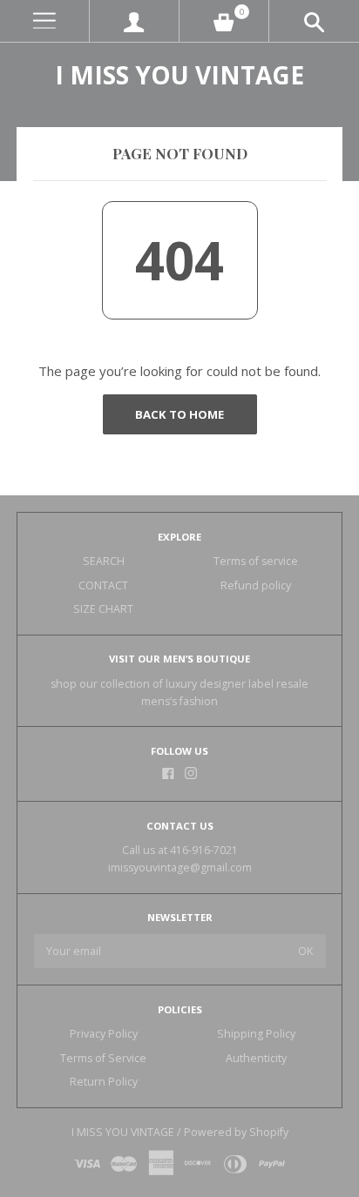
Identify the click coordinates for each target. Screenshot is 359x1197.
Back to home (179, 414)
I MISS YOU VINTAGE (179, 74)
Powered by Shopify (236, 1132)
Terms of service (255, 561)
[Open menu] (44, 21)
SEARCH (104, 561)
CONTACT (103, 585)
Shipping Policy (256, 1033)
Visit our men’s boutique (179, 658)
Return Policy (104, 1081)
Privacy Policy (104, 1033)
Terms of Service (103, 1058)
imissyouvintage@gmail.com (180, 867)
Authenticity (256, 1058)
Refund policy (255, 585)
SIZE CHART (103, 609)
